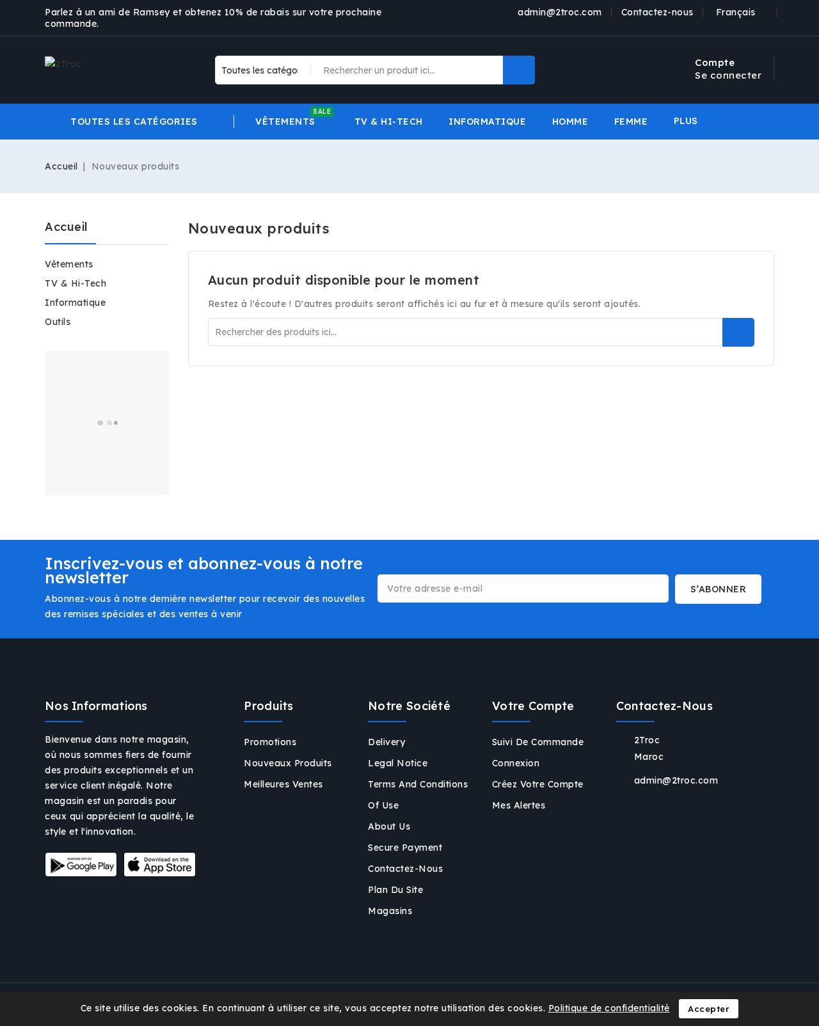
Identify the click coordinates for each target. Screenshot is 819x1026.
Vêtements (69, 264)
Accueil (66, 226)
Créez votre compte (538, 784)
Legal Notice (397, 763)
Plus (686, 121)
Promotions (270, 742)
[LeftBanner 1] (107, 423)
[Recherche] (519, 70)
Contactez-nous (657, 12)
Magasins (390, 911)
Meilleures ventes (283, 784)
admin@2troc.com (560, 12)
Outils (57, 322)
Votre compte (533, 705)
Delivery (386, 742)
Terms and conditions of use (418, 794)
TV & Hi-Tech (75, 283)
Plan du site (395, 890)
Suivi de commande (538, 742)
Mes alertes (519, 805)
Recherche (738, 332)
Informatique (75, 302)
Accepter (708, 1009)
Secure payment (405, 847)
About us (389, 826)
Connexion (516, 763)
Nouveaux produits (288, 763)
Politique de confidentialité (609, 1008)
